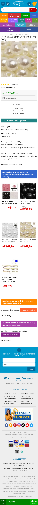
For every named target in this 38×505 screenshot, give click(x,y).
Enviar (31, 369)
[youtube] (27, 425)
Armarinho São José (8, 87)
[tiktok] (23, 425)
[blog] (10, 425)
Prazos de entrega (9, 403)
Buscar (33, 10)
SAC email (19, 381)
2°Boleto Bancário (25, 396)
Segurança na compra (26, 403)
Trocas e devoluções (26, 401)
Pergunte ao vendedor (10, 334)
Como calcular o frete (10, 398)
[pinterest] (15, 425)
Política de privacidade (26, 398)
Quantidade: (16, 104)
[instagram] (19, 425)
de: (21, 207)
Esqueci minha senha (10, 401)
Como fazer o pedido (10, 394)
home (11, 34)
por (21, 209)
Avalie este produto (28, 310)
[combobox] (19, 9)
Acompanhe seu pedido (27, 394)
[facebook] (6, 425)
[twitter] (31, 425)
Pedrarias (18, 34)
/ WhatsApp (26, 378)
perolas (26, 34)
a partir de (5, 208)
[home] (18, 5)
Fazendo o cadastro (9, 396)
